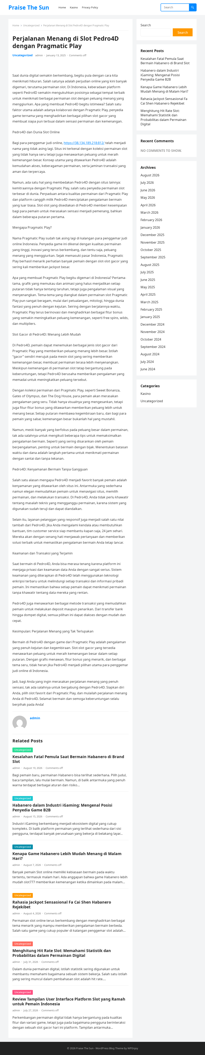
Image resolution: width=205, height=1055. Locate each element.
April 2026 (148, 205)
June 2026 (148, 190)
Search (146, 25)
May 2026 (148, 197)
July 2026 (147, 182)
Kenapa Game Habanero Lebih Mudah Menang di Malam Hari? (67, 856)
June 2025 (148, 280)
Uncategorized (31, 25)
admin (39, 55)
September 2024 (153, 347)
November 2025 (153, 242)
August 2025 (150, 265)
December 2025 (152, 235)
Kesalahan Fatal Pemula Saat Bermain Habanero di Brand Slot (68, 759)
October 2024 (151, 339)
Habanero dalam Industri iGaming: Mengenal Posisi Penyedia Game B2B (62, 807)
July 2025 (147, 272)
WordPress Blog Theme (109, 1048)
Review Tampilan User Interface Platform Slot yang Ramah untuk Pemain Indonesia (68, 1001)
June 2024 (148, 369)
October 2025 (151, 250)
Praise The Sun (28, 7)
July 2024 (147, 362)
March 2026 (149, 212)
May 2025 (148, 287)
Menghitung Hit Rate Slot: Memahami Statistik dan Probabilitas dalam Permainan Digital (61, 953)
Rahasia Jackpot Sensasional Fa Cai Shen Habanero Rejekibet (61, 904)
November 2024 (153, 332)
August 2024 (150, 354)
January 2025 (150, 317)
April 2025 (148, 294)
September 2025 (153, 257)
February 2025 (151, 309)
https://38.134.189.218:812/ (84, 143)
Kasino (146, 393)
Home (15, 25)
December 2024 (152, 324)
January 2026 (150, 227)
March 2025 (149, 302)
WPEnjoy (133, 1048)
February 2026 (151, 220)
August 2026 (150, 175)
